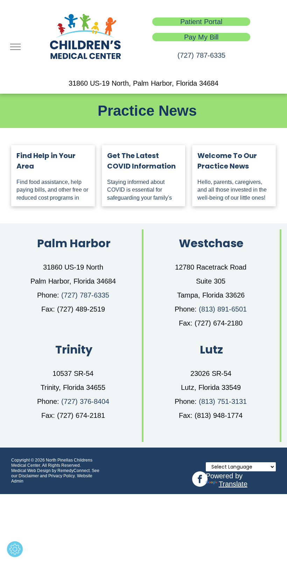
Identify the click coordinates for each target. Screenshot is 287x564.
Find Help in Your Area (46, 161)
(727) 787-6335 (201, 55)
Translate (233, 484)
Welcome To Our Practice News (227, 161)
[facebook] (200, 479)
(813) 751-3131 (223, 401)
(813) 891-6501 (223, 309)
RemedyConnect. (74, 470)
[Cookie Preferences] (15, 549)
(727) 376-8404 (85, 401)
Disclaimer (29, 475)
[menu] (15, 47)
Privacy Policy (61, 475)
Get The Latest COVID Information (141, 161)
